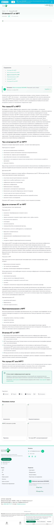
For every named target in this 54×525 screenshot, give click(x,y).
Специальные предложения (8, 483)
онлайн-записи (9, 381)
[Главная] (5, 450)
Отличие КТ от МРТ (11, 79)
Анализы (4, 479)
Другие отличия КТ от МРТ (13, 74)
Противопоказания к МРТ (13, 77)
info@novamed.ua (21, 504)
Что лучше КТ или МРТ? (12, 81)
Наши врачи (31, 470)
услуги (13, 379)
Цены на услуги (5, 481)
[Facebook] (29, 456)
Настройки (49, 521)
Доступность (28, 511)
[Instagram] (32, 456)
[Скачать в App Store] (40, 488)
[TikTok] (35, 456)
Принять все (32, 521)
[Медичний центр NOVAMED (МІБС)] (5, 5)
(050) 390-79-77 (49, 5)
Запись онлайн (6, 459)
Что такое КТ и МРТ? (11, 70)
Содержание (7, 67)
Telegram (14, 394)
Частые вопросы (32, 474)
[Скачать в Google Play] (40, 492)
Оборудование (32, 472)
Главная (3, 11)
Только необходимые (41, 521)
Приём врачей (5, 477)
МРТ (3, 470)
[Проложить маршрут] (42, 451)
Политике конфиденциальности (32, 519)
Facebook (6, 394)
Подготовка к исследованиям (35, 477)
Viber (21, 394)
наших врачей (43, 379)
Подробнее (47, 89)
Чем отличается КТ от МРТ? (13, 72)
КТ (7, 11)
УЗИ (3, 474)
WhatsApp (29, 394)
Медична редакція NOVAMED (20, 87)
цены (18, 379)
